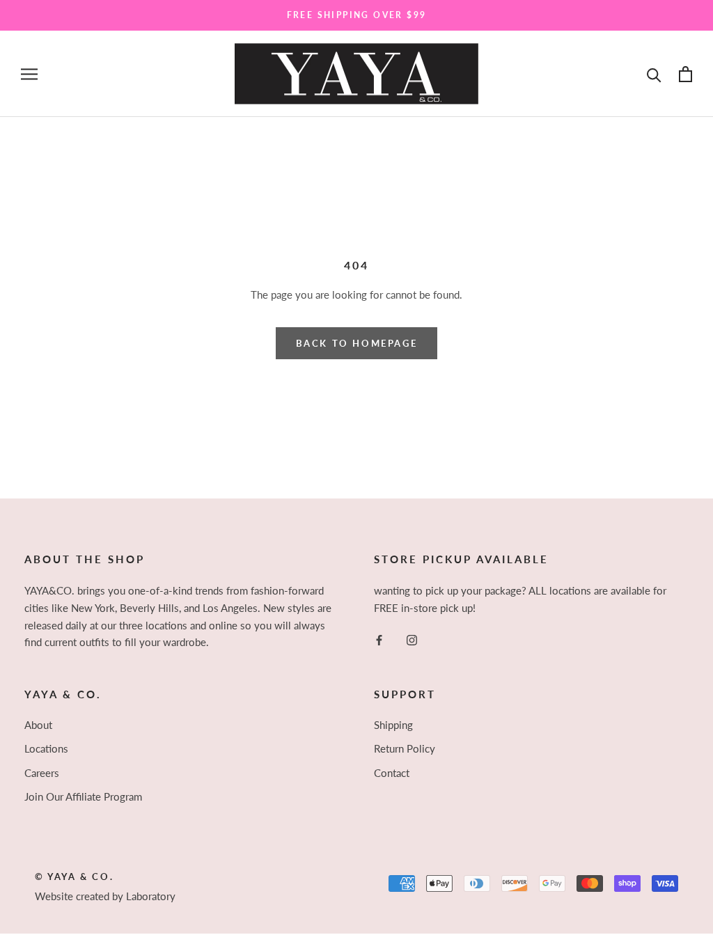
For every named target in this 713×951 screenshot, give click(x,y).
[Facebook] (379, 639)
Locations (46, 748)
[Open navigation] (29, 74)
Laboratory (150, 896)
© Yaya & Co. (74, 876)
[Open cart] (685, 74)
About (38, 724)
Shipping (393, 724)
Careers (41, 773)
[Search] (654, 74)
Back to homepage (357, 343)
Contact (391, 773)
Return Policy (404, 748)
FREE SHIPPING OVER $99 (357, 15)
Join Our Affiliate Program (83, 796)
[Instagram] (412, 639)
